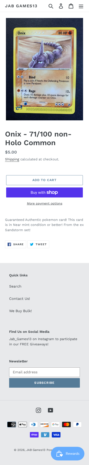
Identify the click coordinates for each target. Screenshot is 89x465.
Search (15, 286)
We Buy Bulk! (20, 311)
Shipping (12, 159)
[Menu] (81, 6)
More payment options (44, 203)
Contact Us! (19, 298)
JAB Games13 (21, 5)
